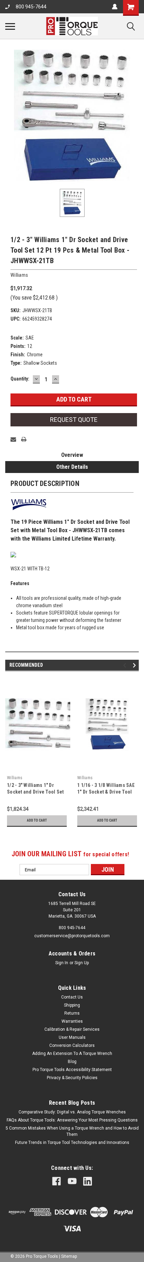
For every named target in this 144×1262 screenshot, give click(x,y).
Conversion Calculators (72, 1045)
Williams (14, 777)
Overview (72, 455)
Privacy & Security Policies (72, 1077)
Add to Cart (37, 820)
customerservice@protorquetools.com (72, 935)
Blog (72, 1061)
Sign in (61, 962)
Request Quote (74, 419)
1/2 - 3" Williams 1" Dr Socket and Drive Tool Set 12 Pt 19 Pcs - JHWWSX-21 (35, 791)
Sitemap (69, 1256)
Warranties (72, 1021)
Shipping (72, 1005)
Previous (125, 665)
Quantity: (19, 379)
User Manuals (72, 1037)
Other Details (72, 467)
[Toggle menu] (10, 26)
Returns (72, 1013)
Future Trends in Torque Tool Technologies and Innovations (72, 1142)
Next (135, 665)
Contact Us (72, 997)
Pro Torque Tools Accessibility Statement (72, 1069)
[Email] (13, 439)
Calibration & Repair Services (72, 1029)
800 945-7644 (31, 6)
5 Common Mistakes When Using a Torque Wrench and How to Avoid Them (72, 1131)
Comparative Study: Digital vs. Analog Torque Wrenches (72, 1112)
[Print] (24, 439)
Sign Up (81, 962)
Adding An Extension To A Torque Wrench (72, 1053)
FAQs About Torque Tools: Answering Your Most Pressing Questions (72, 1120)
